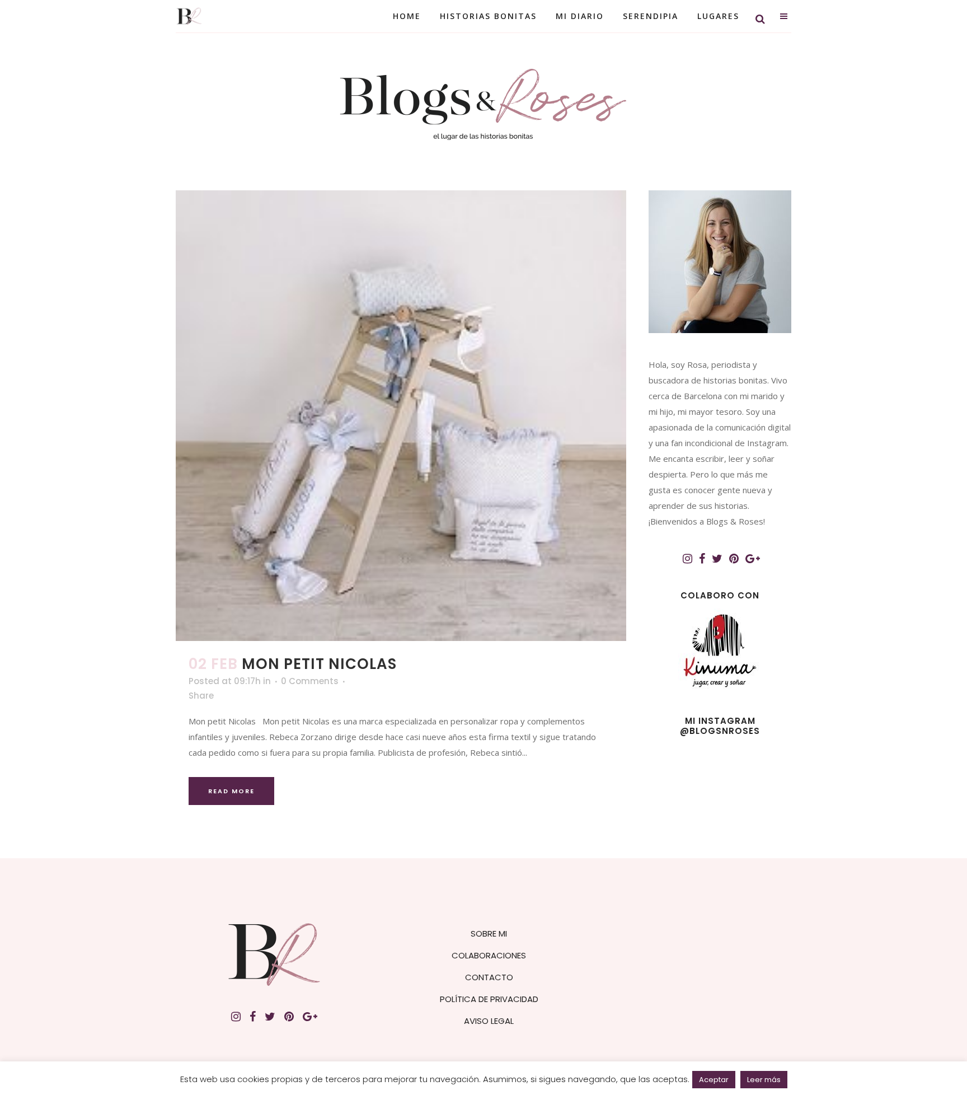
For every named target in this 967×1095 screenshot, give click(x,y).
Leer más (764, 1079)
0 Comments (310, 681)
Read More (231, 791)
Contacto (489, 977)
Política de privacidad (489, 999)
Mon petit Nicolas (319, 664)
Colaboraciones (489, 955)
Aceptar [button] (714, 1079)
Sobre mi (489, 933)
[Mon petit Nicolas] (401, 415)
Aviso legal (489, 1021)
